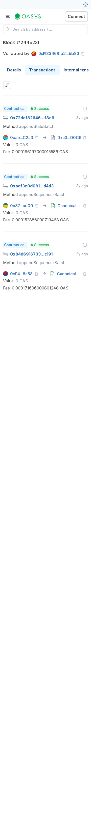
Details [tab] (14, 69)
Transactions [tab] (42, 69)
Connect (76, 16)
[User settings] (85, 4)
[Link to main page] (30, 16)
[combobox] (7, 85)
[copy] (83, 53)
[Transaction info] (85, 109)
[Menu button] (8, 16)
